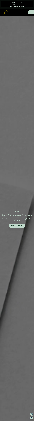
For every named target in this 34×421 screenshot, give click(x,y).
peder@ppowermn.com (17, 6)
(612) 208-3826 (17, 4)
